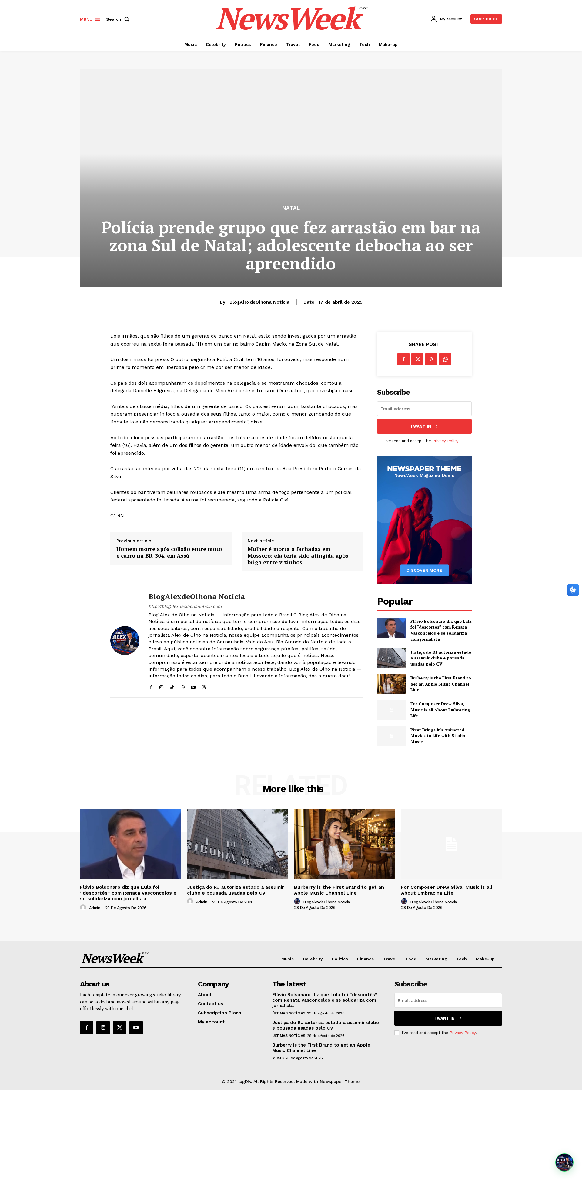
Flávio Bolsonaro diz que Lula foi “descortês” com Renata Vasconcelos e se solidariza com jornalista (440, 630)
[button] (119, 19)
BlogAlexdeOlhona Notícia (259, 302)
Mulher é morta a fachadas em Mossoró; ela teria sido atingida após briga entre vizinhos (298, 555)
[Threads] (204, 686)
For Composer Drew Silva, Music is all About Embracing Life (440, 709)
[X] (417, 359)
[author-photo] (84, 907)
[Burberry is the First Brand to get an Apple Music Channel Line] (391, 684)
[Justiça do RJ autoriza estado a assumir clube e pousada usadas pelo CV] (391, 658)
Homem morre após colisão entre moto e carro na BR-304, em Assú (169, 552)
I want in (421, 426)
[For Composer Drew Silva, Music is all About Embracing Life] (391, 710)
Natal (291, 208)
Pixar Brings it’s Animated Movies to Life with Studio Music (437, 735)
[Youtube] (193, 686)
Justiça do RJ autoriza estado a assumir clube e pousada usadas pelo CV (440, 658)
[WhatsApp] (182, 686)
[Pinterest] (431, 359)
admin (94, 907)
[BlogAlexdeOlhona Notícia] (124, 640)
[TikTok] (172, 686)
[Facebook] (151, 686)
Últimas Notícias (288, 1013)
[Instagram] (161, 686)
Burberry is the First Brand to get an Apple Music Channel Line (440, 684)
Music (278, 1058)
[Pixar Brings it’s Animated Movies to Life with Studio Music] (391, 736)
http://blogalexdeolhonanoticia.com (185, 606)
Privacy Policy (445, 441)
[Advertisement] (291, 1135)
